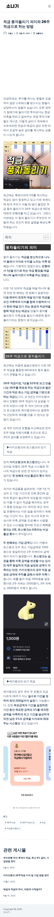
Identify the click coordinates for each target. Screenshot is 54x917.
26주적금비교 (27, 822)
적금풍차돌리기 (13, 828)
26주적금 (10, 822)
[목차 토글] (44, 237)
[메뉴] (49, 6)
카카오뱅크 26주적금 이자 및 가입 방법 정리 (26, 875)
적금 (43, 822)
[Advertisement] (27, 68)
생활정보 (39, 33)
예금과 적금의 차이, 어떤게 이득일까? (22, 889)
